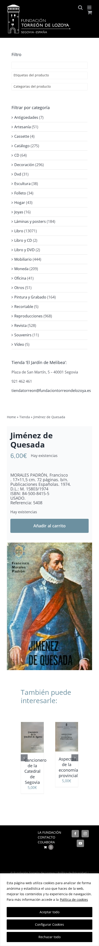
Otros (19, 287)
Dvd (17, 174)
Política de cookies (74, 899)
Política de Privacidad (72, 873)
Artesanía (22, 126)
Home (11, 417)
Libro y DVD (24, 249)
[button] (24, 757)
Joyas (18, 212)
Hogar (19, 202)
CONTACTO (46, 837)
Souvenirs (23, 334)
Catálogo (22, 145)
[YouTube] (80, 843)
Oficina (20, 278)
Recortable (23, 306)
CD (16, 155)
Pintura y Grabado (30, 297)
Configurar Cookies (49, 924)
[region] (49, 909)
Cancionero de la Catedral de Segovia (35, 771)
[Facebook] (75, 833)
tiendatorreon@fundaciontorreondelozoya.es (51, 390)
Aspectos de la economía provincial (68, 767)
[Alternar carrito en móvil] (89, 12)
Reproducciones (28, 316)
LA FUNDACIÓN (49, 832)
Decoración (24, 164)
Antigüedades (26, 117)
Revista (20, 325)
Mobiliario (23, 259)
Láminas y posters (30, 221)
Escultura (22, 183)
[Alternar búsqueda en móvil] (80, 7)
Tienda (24, 417)
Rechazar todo (49, 937)
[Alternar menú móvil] (89, 7)
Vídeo (19, 344)
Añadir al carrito (49, 525)
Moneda (21, 268)
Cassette (21, 136)
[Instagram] (85, 833)
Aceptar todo (49, 912)
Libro (18, 230)
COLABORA (46, 842)
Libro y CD (23, 240)
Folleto (20, 193)
